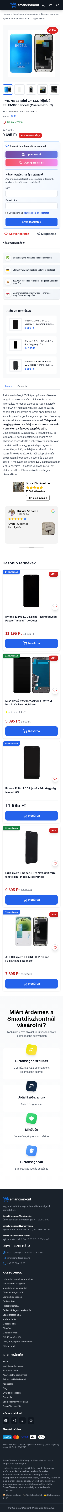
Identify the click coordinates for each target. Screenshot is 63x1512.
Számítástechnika (12, 1314)
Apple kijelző (39, 18)
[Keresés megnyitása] (43, 5)
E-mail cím (11, 200)
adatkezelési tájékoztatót (36, 212)
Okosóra (7, 1328)
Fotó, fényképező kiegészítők (17, 1341)
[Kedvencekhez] (55, 607)
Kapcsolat (8, 1384)
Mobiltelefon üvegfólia (14, 1283)
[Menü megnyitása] (6, 5)
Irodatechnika (9, 1319)
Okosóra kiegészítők (13, 1292)
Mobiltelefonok (10, 1332)
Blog (5, 1388)
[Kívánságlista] (50, 5)
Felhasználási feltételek (14, 1379)
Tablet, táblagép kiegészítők (17, 1310)
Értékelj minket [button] (38, 498)
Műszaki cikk (9, 1323)
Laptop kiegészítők (12, 1297)
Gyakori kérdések (12, 1392)
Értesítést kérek (31, 222)
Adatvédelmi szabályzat (15, 1375)
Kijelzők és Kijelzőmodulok (16, 18)
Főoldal (6, 14)
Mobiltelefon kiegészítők (25, 14)
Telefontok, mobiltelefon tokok (18, 1279)
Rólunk (6, 1361)
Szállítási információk (13, 1366)
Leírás (8, 386)
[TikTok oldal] (22, 1420)
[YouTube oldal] (31, 1420)
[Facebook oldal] (6, 1420)
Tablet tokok (9, 1301)
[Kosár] (57, 5)
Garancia (22, 386)
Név (7, 188)
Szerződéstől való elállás (15, 1401)
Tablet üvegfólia (11, 1306)
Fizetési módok (10, 1370)
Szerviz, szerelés (49, 14)
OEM (13, 116)
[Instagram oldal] (14, 1420)
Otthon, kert (9, 1346)
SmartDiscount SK (12, 1406)
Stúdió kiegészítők (12, 1337)
